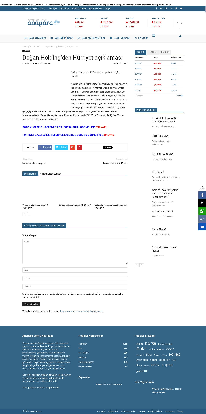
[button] (180, 38)
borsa (150, 343)
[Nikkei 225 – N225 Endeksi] (86, 388)
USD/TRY (104, 19)
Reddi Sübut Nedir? (162, 154)
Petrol (155, 365)
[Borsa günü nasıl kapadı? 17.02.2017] (75, 191)
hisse (174, 360)
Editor (34, 63)
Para (139, 365)
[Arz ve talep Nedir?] (142, 217)
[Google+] (161, 9)
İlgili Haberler (30, 174)
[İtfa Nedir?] (142, 177)
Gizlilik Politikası (95, 8)
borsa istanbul (165, 344)
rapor (167, 364)
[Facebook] (156, 9)
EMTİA (153, 52)
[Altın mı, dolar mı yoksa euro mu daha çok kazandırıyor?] (142, 195)
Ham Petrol (81, 19)
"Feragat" (139, 95)
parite (146, 366)
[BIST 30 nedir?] (142, 141)
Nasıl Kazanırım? (37, 38)
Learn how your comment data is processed (81, 311)
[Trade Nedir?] (142, 235)
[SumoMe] (202, 226)
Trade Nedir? (159, 229)
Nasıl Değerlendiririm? (94, 38)
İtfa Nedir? (158, 171)
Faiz (149, 354)
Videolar (82, 357)
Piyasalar (84, 377)
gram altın (142, 359)
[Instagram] (166, 9)
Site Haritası (170, 411)
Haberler (26, 51)
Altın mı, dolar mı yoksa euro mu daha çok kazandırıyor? (165, 193)
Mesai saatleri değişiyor (34, 163)
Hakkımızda (64, 8)
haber (153, 359)
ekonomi (140, 355)
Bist (80, 348)
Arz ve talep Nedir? (162, 211)
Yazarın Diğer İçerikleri (50, 174)
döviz (170, 349)
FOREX (140, 52)
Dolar (141, 348)
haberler (164, 359)
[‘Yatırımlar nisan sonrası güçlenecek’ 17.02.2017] (111, 191)
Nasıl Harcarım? (122, 38)
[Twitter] (176, 9)
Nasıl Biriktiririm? (64, 38)
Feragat (142, 411)
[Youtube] (181, 9)
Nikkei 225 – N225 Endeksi (109, 384)
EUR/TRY (130, 19)
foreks (164, 355)
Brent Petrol (158, 19)
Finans (156, 355)
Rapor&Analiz (85, 366)
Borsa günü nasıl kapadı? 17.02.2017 (75, 205)
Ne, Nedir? (143, 38)
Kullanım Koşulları (79, 8)
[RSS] (171, 9)
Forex (181, 95)
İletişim (108, 8)
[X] (202, 203)
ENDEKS (165, 52)
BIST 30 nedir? (160, 136)
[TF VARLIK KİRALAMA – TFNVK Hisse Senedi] (142, 124)
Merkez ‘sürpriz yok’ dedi (115, 163)
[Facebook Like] (202, 219)
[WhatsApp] (202, 211)
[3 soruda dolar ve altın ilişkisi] (142, 253)
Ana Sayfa (53, 8)
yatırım (142, 370)
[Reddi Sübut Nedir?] (142, 159)
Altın (139, 343)
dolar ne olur (156, 349)
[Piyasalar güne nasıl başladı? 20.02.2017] (38, 191)
